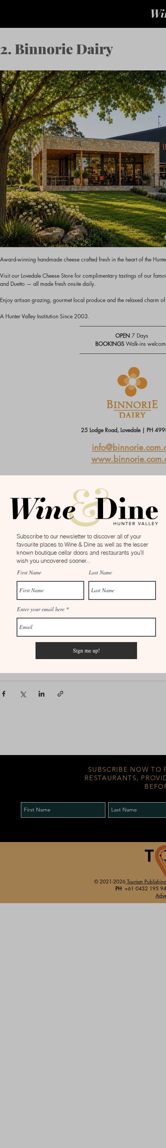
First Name (29, 572)
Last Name (100, 572)
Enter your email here (40, 609)
